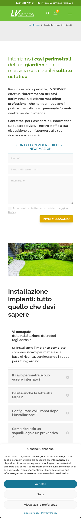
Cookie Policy (31, 512)
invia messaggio (56, 219)
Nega (40, 494)
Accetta (40, 484)
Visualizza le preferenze (40, 504)
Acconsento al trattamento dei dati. (38, 210)
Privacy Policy (49, 512)
